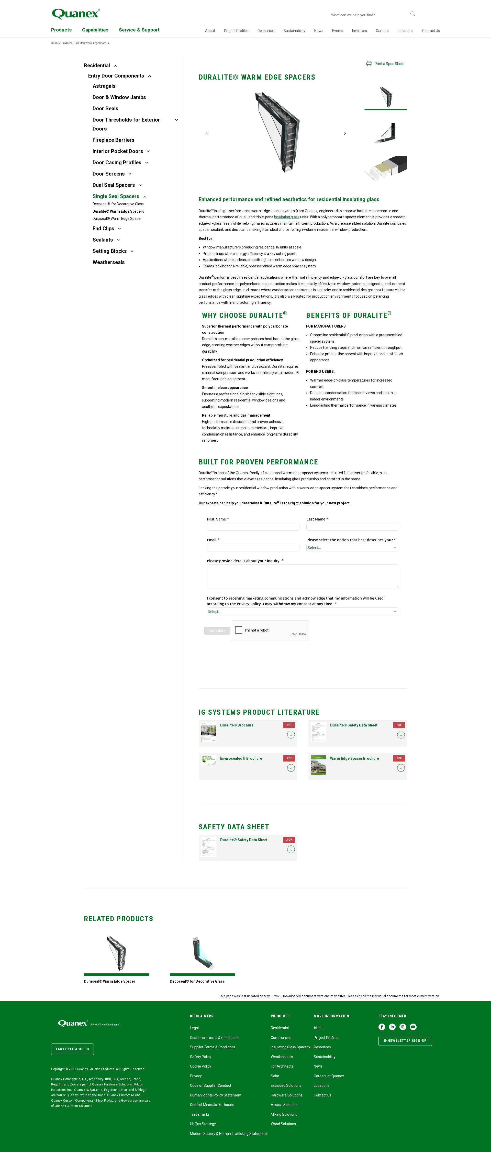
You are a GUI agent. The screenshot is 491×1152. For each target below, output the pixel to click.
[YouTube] (413, 1027)
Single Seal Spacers (116, 196)
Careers (382, 31)
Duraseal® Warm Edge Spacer (117, 218)
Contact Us (431, 31)
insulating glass (286, 217)
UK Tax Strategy (203, 1124)
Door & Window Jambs (119, 97)
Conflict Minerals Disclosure (212, 1105)
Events (337, 31)
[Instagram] (402, 1027)
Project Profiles (236, 31)
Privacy (196, 1076)
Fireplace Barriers (114, 140)
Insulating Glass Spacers (290, 1047)
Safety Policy (200, 1057)
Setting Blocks (110, 251)
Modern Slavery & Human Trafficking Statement (228, 1134)
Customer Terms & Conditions (214, 1038)
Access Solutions (284, 1105)
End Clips (103, 228)
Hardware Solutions (287, 1095)
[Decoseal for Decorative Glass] (202, 953)
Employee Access (72, 1049)
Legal (194, 1028)
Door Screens (109, 174)
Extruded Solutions (286, 1085)
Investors (359, 31)
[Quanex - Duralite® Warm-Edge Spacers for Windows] (385, 97)
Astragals (104, 86)
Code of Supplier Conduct (210, 1085)
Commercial (281, 1038)
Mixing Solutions (284, 1114)
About (210, 31)
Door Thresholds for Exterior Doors (126, 124)
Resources (266, 31)
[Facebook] (381, 1027)
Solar (275, 1076)
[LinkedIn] (392, 1027)
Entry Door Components (116, 76)
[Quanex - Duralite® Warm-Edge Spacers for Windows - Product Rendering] (385, 169)
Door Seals (105, 108)
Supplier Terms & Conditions (213, 1047)
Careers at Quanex (329, 1076)
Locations (405, 31)
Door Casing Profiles (117, 162)
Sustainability (294, 31)
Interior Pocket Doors (118, 151)
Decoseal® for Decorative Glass (118, 204)
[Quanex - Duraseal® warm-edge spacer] (116, 953)
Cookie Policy (200, 1066)
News (318, 31)
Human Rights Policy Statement (215, 1095)
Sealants (103, 240)
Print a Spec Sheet (390, 64)
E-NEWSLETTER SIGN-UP (405, 1040)
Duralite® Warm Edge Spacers (118, 211)
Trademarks (200, 1114)
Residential (97, 65)
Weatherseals (109, 262)
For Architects (282, 1066)
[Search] (413, 14)
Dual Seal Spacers (114, 185)
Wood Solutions (283, 1124)
